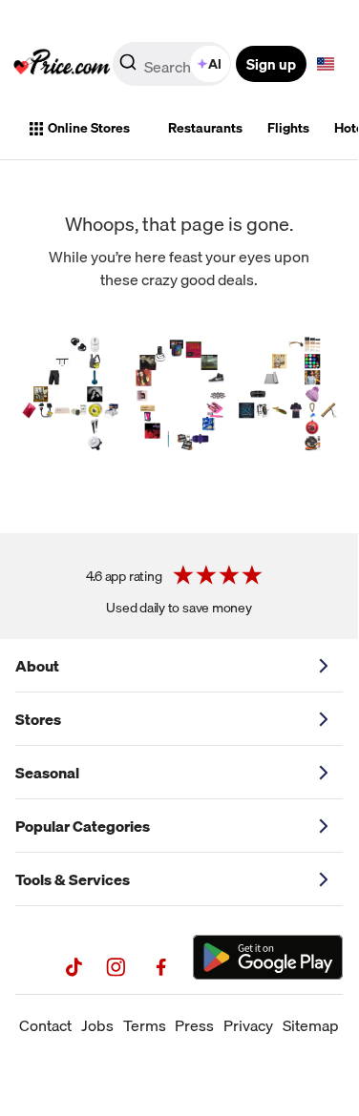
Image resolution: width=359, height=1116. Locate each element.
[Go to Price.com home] (62, 64)
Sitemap (311, 1025)
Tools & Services (72, 879)
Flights (288, 127)
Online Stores (89, 127)
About (37, 665)
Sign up (271, 63)
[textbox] (325, 64)
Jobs (97, 1025)
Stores (38, 719)
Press (194, 1025)
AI (215, 63)
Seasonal (47, 772)
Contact (45, 1025)
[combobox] (173, 64)
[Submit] (128, 67)
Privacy (248, 1025)
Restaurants (205, 127)
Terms (144, 1025)
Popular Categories (82, 826)
